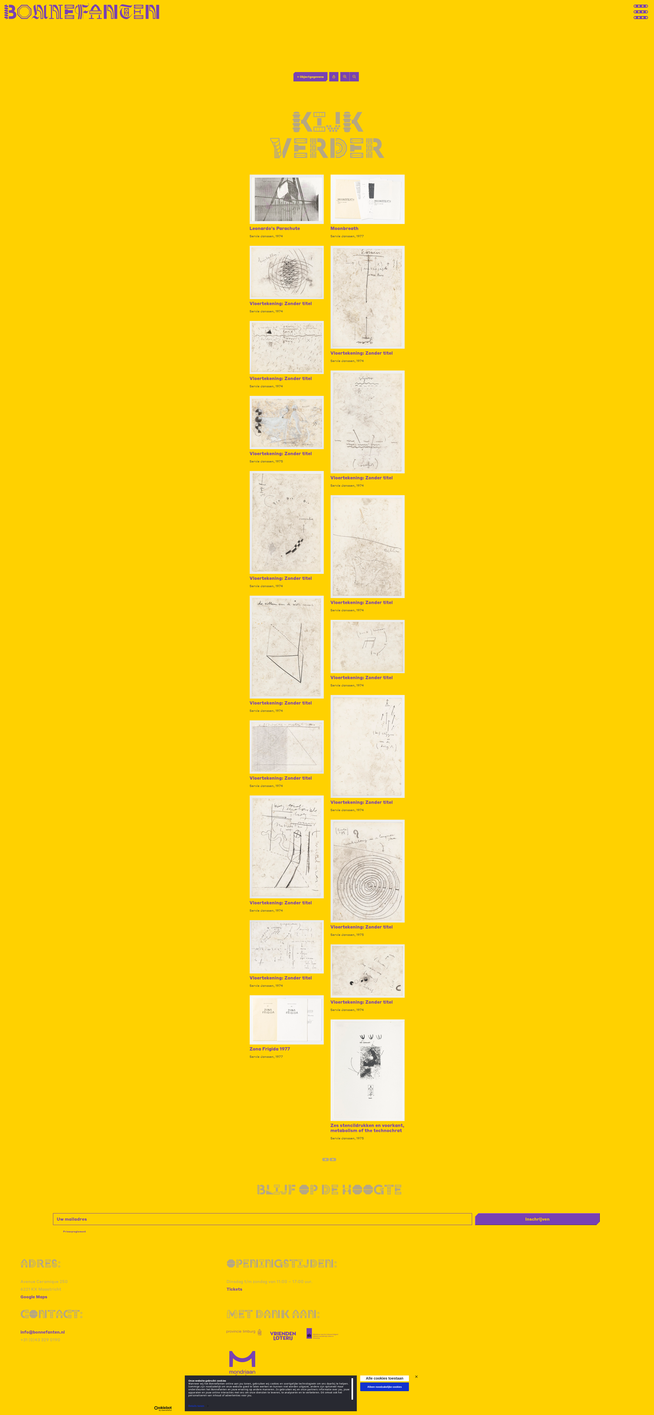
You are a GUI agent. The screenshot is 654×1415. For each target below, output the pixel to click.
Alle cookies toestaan (384, 1378)
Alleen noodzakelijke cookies (384, 1386)
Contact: (51, 1313)
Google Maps (33, 1296)
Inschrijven (537, 1219)
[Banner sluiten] (416, 1376)
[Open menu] (647, 11)
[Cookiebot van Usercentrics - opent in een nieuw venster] (163, 1408)
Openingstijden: (282, 1263)
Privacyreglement (74, 1231)
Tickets (234, 1289)
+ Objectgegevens (310, 77)
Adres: (40, 1263)
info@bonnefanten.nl (42, 1332)
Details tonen (196, 1405)
